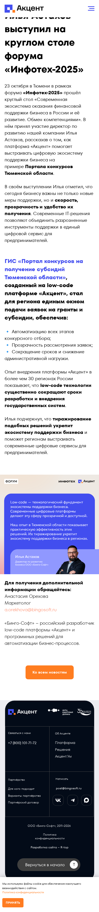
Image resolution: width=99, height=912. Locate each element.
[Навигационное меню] (91, 8)
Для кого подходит (21, 789)
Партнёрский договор (23, 802)
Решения (62, 749)
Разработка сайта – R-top (49, 847)
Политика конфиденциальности (23, 892)
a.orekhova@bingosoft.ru (31, 609)
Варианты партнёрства (24, 795)
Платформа (65, 742)
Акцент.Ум (63, 756)
